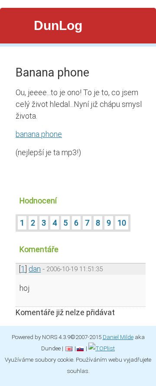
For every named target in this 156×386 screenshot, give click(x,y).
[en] (69, 348)
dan (35, 268)
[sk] (80, 348)
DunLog (58, 25)
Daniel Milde (118, 336)
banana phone (39, 134)
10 (121, 222)
